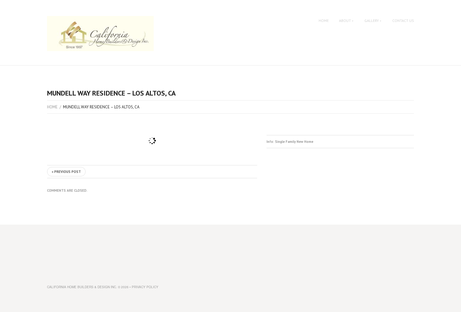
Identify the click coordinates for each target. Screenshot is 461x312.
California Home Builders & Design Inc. (82, 287)
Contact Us (403, 20)
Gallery (371, 20)
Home (324, 20)
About (345, 20)
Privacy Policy (145, 287)
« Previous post (66, 171)
